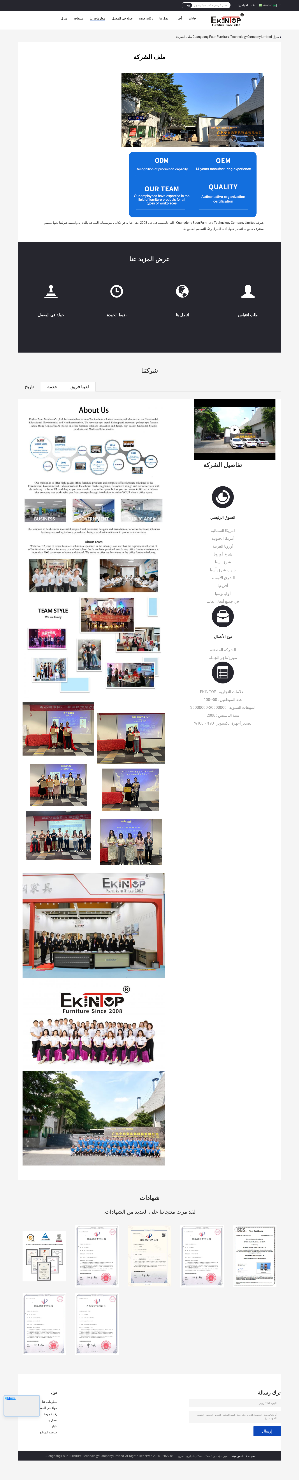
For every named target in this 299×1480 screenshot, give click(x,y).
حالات (192, 18)
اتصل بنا (164, 18)
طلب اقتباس (247, 5)
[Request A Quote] (248, 293)
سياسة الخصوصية (243, 1456)
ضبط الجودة (117, 315)
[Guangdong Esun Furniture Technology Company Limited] (227, 19)
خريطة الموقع (49, 1432)
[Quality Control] (117, 293)
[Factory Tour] (51, 293)
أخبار (179, 18)
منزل (64, 18)
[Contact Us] (182, 293)
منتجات (78, 18)
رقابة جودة (146, 18)
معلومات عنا (97, 18)
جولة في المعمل (122, 18)
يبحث (187, 5)
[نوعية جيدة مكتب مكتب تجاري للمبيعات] (44, 1256)
